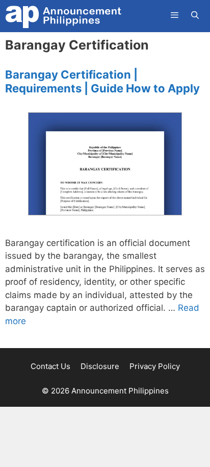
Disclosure (100, 366)
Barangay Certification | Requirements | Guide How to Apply (102, 81)
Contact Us (50, 366)
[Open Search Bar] (195, 15)
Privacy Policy (154, 366)
